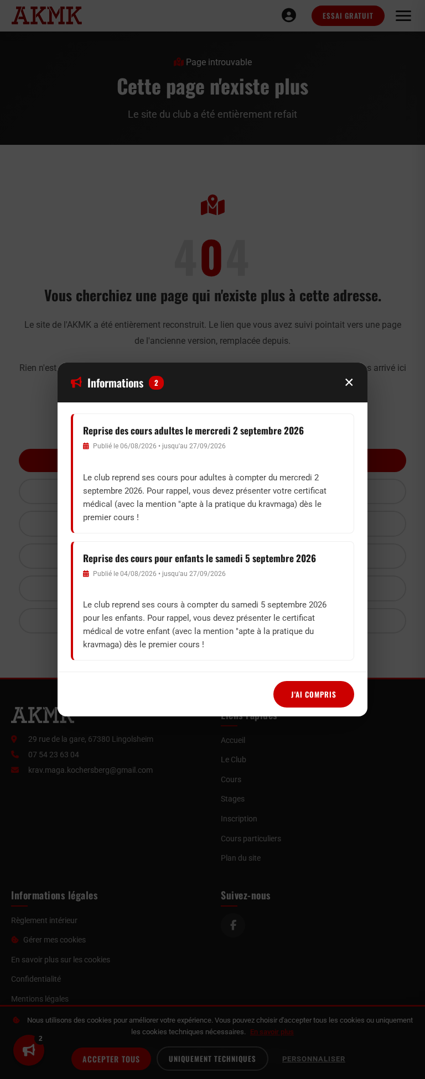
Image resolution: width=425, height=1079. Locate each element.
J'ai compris (313, 694)
